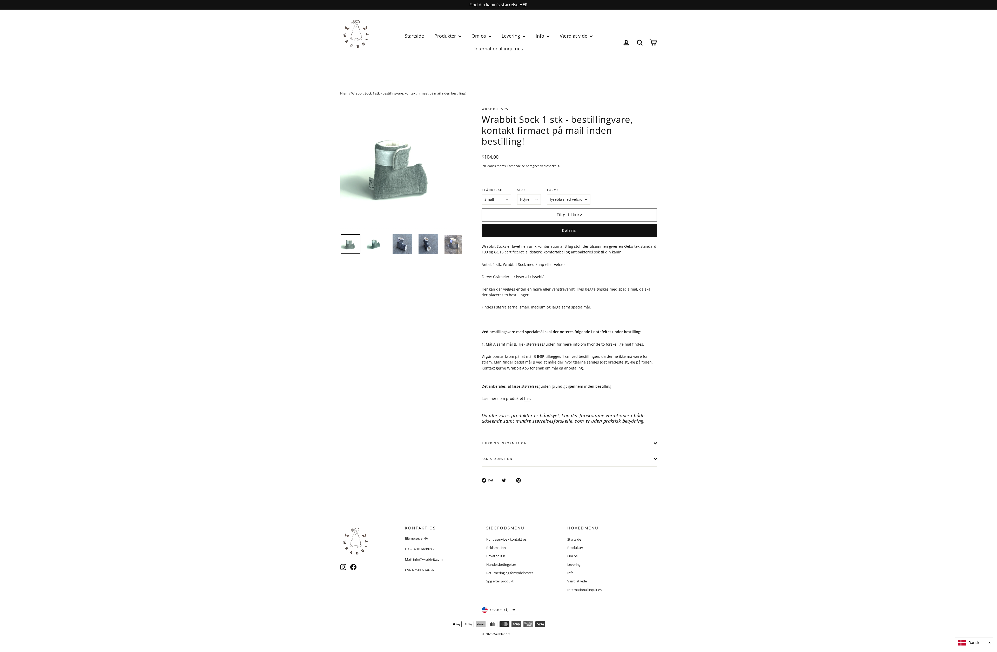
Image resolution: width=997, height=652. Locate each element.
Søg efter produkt (500, 581)
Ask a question (497, 459)
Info (540, 36)
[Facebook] (353, 567)
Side (521, 189)
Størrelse (492, 189)
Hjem (344, 93)
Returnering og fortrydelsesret (509, 572)
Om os (479, 36)
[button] (974, 642)
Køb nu (569, 230)
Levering (511, 36)
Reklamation (496, 547)
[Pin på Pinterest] (521, 480)
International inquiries (498, 48)
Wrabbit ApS (495, 109)
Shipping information (504, 443)
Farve (552, 189)
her (527, 398)
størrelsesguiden (541, 344)
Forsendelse (516, 166)
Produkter (445, 36)
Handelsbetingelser (501, 564)
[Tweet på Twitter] (506, 480)
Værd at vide (574, 36)
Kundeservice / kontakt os (506, 539)
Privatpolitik (495, 556)
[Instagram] (343, 567)
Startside (414, 36)
